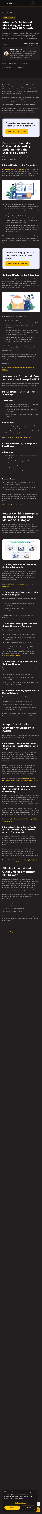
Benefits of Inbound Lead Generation (19, 437)
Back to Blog (7, 932)
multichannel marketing (13, 655)
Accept (12, 1507)
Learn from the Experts (17, 131)
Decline (28, 1507)
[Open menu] (38, 3)
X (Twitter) (24, 63)
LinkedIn (13, 63)
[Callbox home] (8, 3)
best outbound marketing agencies (22, 505)
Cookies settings (20, 1503)
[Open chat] (37, 1509)
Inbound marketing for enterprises (13, 169)
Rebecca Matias (16, 49)
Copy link (19, 67)
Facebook (9, 67)
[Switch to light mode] (33, 3)
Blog (3, 13)
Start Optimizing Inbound (17, 264)
